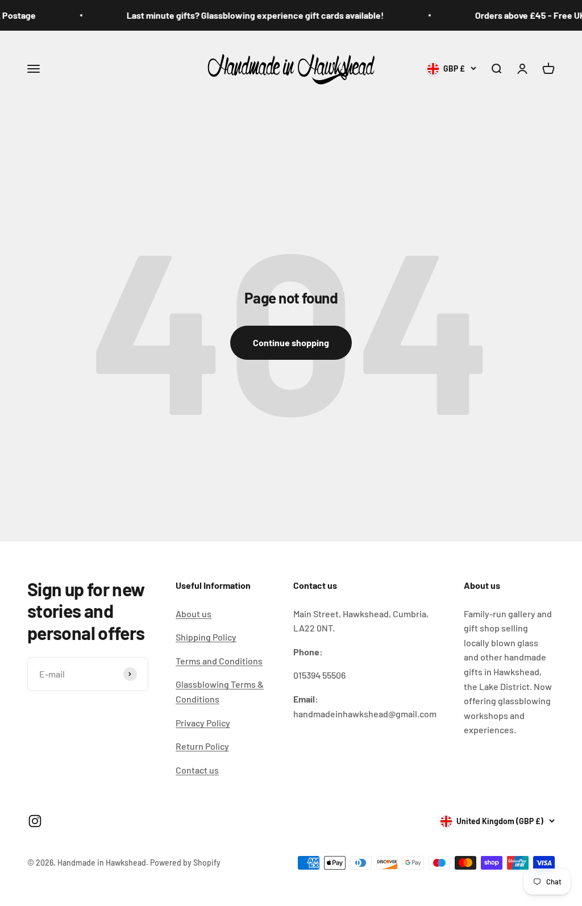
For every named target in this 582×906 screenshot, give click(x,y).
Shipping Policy (206, 636)
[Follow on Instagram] (35, 821)
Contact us (197, 769)
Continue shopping (291, 342)
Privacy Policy (203, 722)
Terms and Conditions (219, 660)
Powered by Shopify (185, 862)
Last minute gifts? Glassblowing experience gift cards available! (246, 15)
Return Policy (202, 746)
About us (193, 613)
